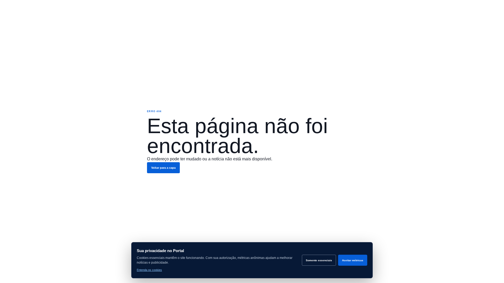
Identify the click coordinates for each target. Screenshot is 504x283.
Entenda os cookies (149, 269)
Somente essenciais (319, 260)
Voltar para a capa (163, 167)
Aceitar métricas (352, 260)
